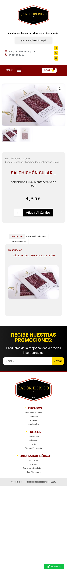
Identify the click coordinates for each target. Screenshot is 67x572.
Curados (18, 162)
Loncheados (31, 162)
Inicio (7, 158)
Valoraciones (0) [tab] (19, 241)
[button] (18, 70)
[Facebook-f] (56, 48)
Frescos (16, 158)
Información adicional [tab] (36, 236)
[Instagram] (56, 53)
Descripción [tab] (17, 236)
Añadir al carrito (38, 212)
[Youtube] (56, 58)
